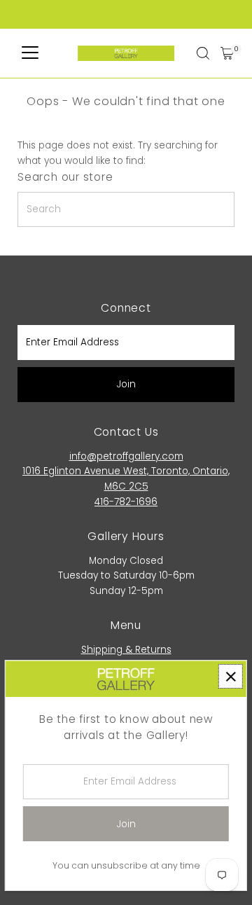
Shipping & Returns (126, 649)
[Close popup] (230, 676)
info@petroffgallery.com (126, 456)
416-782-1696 (126, 502)
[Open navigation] (30, 53)
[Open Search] (203, 53)
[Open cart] (227, 53)
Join (126, 384)
